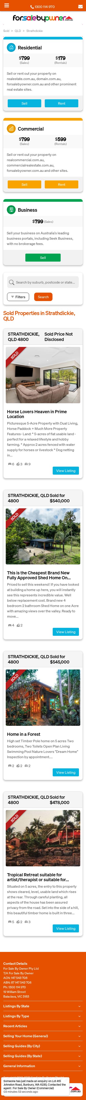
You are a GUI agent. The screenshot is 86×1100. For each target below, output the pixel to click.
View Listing (65, 470)
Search (43, 296)
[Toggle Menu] (6, 5)
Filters (20, 296)
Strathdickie (34, 31)
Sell (24, 103)
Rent (61, 103)
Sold (6, 31)
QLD (18, 31)
